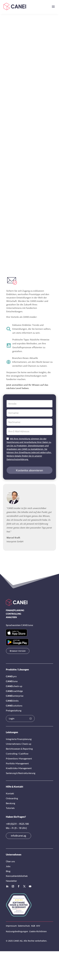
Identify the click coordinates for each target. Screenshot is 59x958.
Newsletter (11, 880)
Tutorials (10, 808)
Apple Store (16, 633)
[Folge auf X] (24, 886)
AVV (38, 925)
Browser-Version (18, 650)
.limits (12, 700)
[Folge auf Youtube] (30, 886)
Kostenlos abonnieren (29, 470)
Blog (8, 871)
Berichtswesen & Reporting (19, 748)
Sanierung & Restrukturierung (20, 773)
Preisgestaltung (13, 710)
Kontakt (10, 793)
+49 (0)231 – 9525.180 (17, 823)
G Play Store (17, 642)
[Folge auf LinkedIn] (7, 886)
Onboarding (12, 798)
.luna (11, 681)
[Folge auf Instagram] (13, 886)
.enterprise (14, 695)
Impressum (11, 925)
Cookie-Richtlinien (38, 931)
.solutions (14, 705)
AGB (33, 925)
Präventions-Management (19, 758)
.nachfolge (14, 691)
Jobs (8, 866)
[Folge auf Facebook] (18, 886)
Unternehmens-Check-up (18, 743)
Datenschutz (24, 925)
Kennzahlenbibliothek (17, 875)
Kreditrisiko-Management (19, 768)
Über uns (10, 861)
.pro (11, 676)
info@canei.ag (18, 835)
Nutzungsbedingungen (17, 931)
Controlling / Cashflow (17, 753)
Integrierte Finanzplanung (19, 739)
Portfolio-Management (17, 763)
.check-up (14, 686)
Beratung (10, 803)
